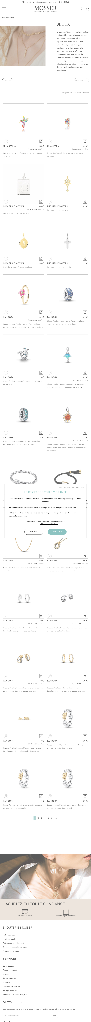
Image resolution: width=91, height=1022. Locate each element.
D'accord (57, 532)
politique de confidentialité (49, 524)
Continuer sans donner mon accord (71, 487)
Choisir (34, 532)
